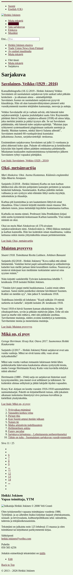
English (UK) (15, 9)
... (9, 467)
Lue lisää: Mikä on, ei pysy (15, 403)
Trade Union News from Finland (25, 48)
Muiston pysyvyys (16, 248)
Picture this (14, 415)
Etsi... (4, 39)
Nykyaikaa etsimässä (19, 409)
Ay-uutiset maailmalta (19, 51)
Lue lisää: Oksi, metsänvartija (17, 240)
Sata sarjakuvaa (16, 26)
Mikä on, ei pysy (15, 334)
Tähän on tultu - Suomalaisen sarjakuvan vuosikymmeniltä (39, 437)
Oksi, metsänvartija (18, 168)
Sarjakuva (13, 23)
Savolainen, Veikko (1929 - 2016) (29, 83)
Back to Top (8, 564)
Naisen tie (13, 422)
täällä (42, 553)
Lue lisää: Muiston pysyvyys (16, 326)
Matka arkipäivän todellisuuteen (25, 425)
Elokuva (12, 29)
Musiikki (13, 33)
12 (9, 473)
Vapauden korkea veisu (20, 412)
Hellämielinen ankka (19, 428)
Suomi (11, 6)
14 (9, 479)
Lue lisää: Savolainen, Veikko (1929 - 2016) (25, 160)
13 (9, 476)
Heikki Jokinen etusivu (20, 45)
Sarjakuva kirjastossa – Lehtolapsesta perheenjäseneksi (37, 434)
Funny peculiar (16, 431)
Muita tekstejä (15, 20)
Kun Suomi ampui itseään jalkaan (26, 418)
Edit (10, 559)
